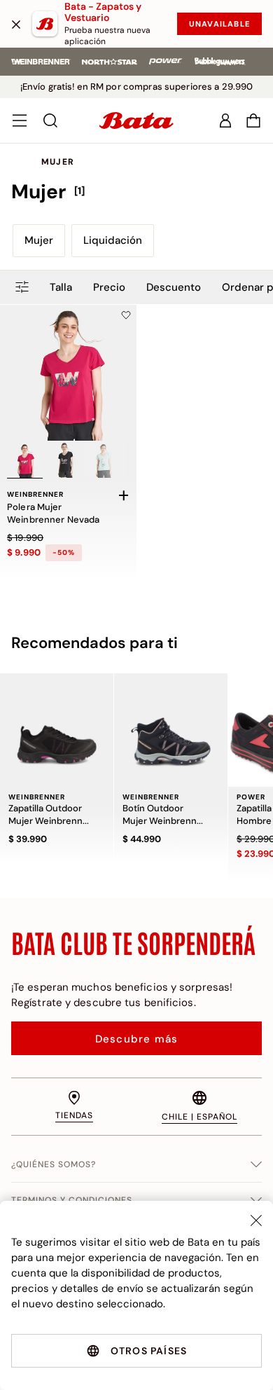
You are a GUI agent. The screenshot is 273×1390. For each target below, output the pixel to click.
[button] (253, 120)
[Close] (256, 1220)
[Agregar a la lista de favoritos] (125, 315)
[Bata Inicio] (136, 120)
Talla (61, 287)
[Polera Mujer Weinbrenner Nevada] (68, 373)
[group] (136, 192)
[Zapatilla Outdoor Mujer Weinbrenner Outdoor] (56, 730)
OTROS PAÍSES (149, 1350)
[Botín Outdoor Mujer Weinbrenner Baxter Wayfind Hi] (170, 730)
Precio (109, 287)
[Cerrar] (16, 23)
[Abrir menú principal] (19, 120)
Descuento (173, 287)
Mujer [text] (57, 161)
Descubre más (136, 1039)
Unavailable (219, 24)
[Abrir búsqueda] (50, 120)
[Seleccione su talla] (124, 495)
